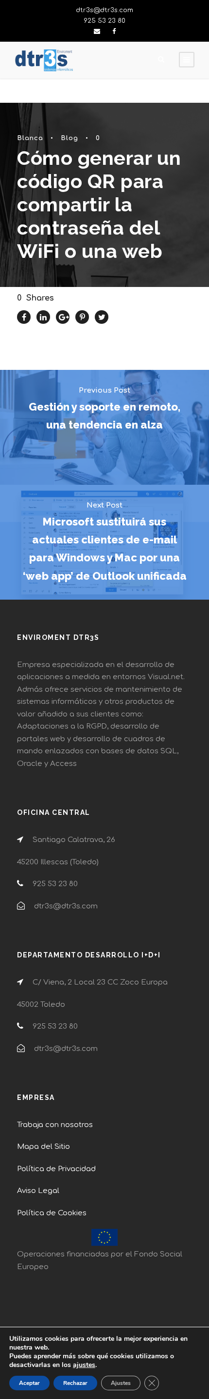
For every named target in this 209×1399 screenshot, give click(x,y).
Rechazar (75, 1383)
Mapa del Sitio (43, 1147)
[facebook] (114, 31)
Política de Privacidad (56, 1169)
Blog (69, 138)
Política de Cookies (52, 1213)
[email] (97, 31)
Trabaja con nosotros (55, 1125)
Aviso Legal (38, 1191)
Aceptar (29, 1383)
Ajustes (121, 1383)
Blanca (30, 138)
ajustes (84, 1365)
